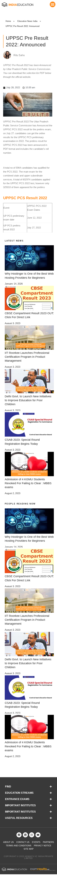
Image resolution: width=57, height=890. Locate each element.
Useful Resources (19, 818)
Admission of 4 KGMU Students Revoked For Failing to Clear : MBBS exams (28, 483)
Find (8, 786)
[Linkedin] (25, 834)
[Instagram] (31, 834)
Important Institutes (20, 805)
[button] (52, 4)
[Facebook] (19, 834)
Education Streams (19, 792)
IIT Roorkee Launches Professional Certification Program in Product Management (27, 356)
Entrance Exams (17, 799)
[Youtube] (38, 834)
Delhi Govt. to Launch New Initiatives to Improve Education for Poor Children (28, 400)
